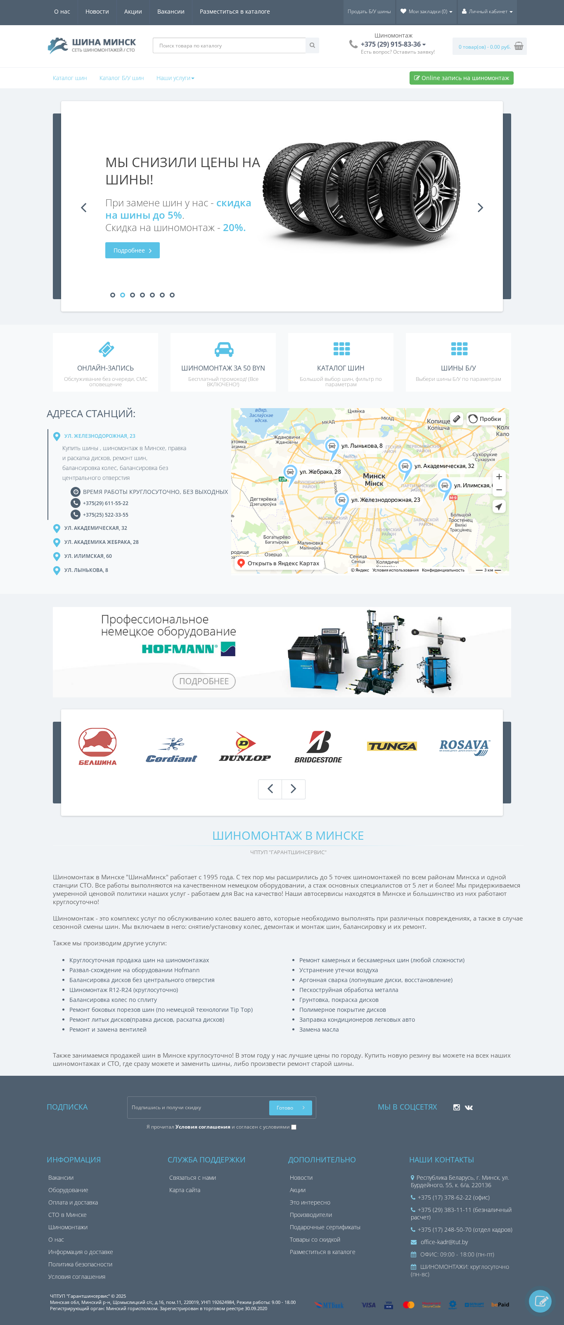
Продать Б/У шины (369, 11)
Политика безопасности (80, 1264)
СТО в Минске (67, 1215)
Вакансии (171, 11)
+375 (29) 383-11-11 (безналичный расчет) (461, 1213)
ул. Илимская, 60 (88, 556)
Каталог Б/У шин (122, 78)
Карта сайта (184, 1190)
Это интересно (310, 1202)
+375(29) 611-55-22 (105, 503)
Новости (97, 11)
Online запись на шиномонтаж (464, 78)
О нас (62, 11)
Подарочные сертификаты (325, 1227)
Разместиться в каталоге (235, 11)
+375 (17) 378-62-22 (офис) (454, 1197)
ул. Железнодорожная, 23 (99, 435)
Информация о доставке (80, 1252)
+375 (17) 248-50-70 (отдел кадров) (465, 1229)
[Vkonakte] (467, 1104)
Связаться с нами (192, 1177)
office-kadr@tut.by (443, 1242)
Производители (311, 1215)
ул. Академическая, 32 (95, 527)
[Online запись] (540, 1301)
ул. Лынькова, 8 (86, 570)
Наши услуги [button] (173, 78)
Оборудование (68, 1190)
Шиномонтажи (68, 1227)
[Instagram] (454, 1104)
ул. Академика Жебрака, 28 (101, 542)
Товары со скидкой (315, 1239)
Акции (133, 11)
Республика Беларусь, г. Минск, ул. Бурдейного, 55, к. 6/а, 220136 (460, 1181)
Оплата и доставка (73, 1202)
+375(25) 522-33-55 (105, 514)
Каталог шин (70, 78)
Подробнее (130, 250)
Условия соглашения (76, 1276)
